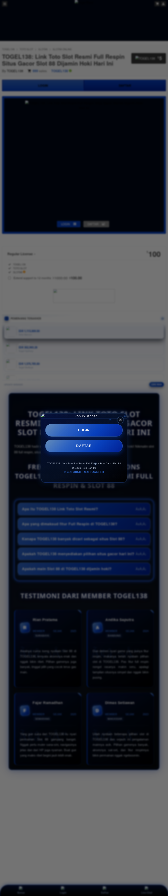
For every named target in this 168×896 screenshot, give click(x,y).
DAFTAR (84, 446)
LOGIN (84, 430)
